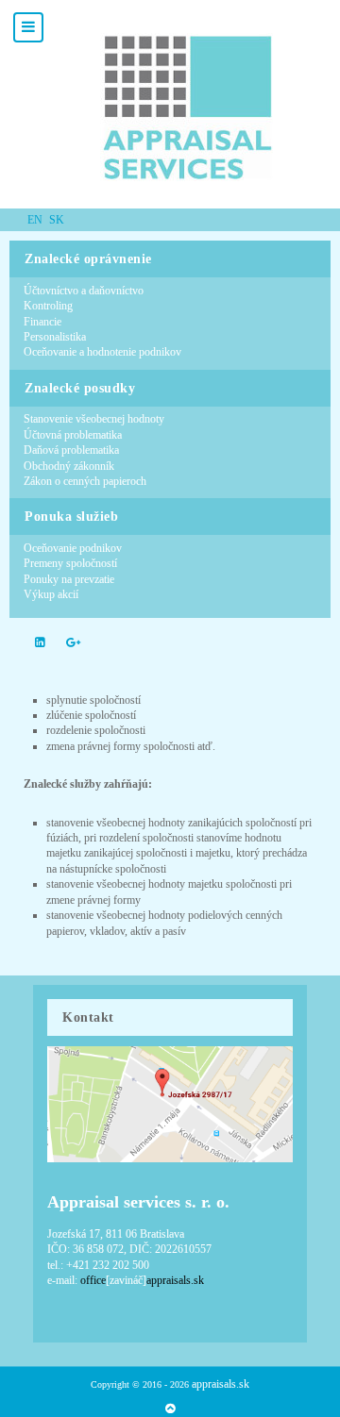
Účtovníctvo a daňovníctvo (84, 290)
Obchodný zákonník (69, 466)
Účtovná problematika (73, 435)
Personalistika (55, 336)
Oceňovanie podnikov (73, 548)
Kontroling (48, 305)
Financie (42, 321)
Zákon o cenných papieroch (85, 481)
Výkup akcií (51, 594)
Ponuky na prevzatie (69, 579)
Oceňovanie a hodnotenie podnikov (102, 351)
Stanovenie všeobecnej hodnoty (94, 418)
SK (56, 219)
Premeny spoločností (70, 563)
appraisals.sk (220, 1384)
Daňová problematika (71, 450)
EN (36, 219)
